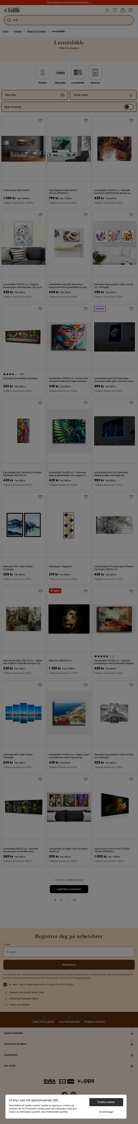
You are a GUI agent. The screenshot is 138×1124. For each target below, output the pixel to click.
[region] (66, 1107)
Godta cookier (106, 1102)
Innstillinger (106, 1111)
